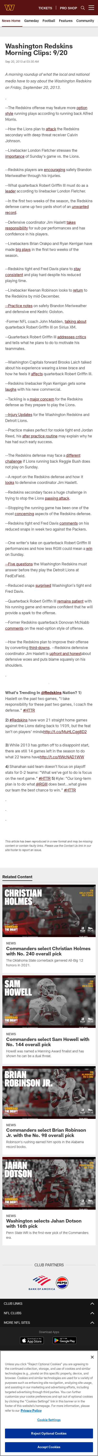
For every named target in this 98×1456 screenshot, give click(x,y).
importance (14, 156)
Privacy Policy (31, 1410)
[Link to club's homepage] (9, 6)
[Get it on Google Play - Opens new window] (64, 1343)
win (89, 548)
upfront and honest (65, 653)
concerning (24, 513)
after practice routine (40, 436)
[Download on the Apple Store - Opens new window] (31, 1341)
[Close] (92, 1357)
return (78, 290)
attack (51, 129)
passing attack (57, 498)
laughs (10, 389)
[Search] (83, 8)
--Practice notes (19, 305)
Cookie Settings (49, 1420)
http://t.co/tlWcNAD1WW (62, 757)
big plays (23, 249)
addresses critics (71, 337)
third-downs (39, 647)
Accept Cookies (49, 1447)
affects (37, 373)
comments (68, 523)
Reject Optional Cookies (49, 1433)
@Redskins (51, 692)
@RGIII (42, 784)
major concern (42, 399)
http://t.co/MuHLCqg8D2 (65, 731)
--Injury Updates (18, 414)
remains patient (70, 601)
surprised (43, 585)
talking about (75, 321)
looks (9, 482)
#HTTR (29, 710)
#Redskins (19, 720)
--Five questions (19, 564)
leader (10, 191)
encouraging (54, 169)
